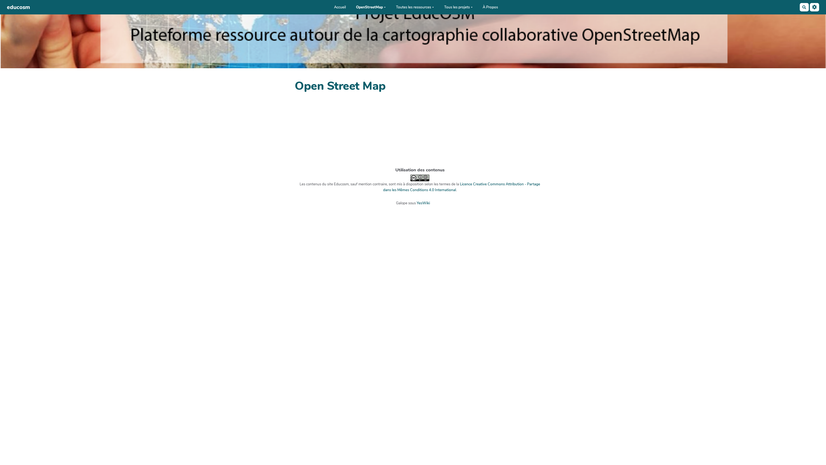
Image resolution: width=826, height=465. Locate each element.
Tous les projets (457, 7)
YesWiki (423, 203)
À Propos (490, 7)
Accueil (340, 7)
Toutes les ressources (413, 7)
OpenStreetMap (369, 7)
